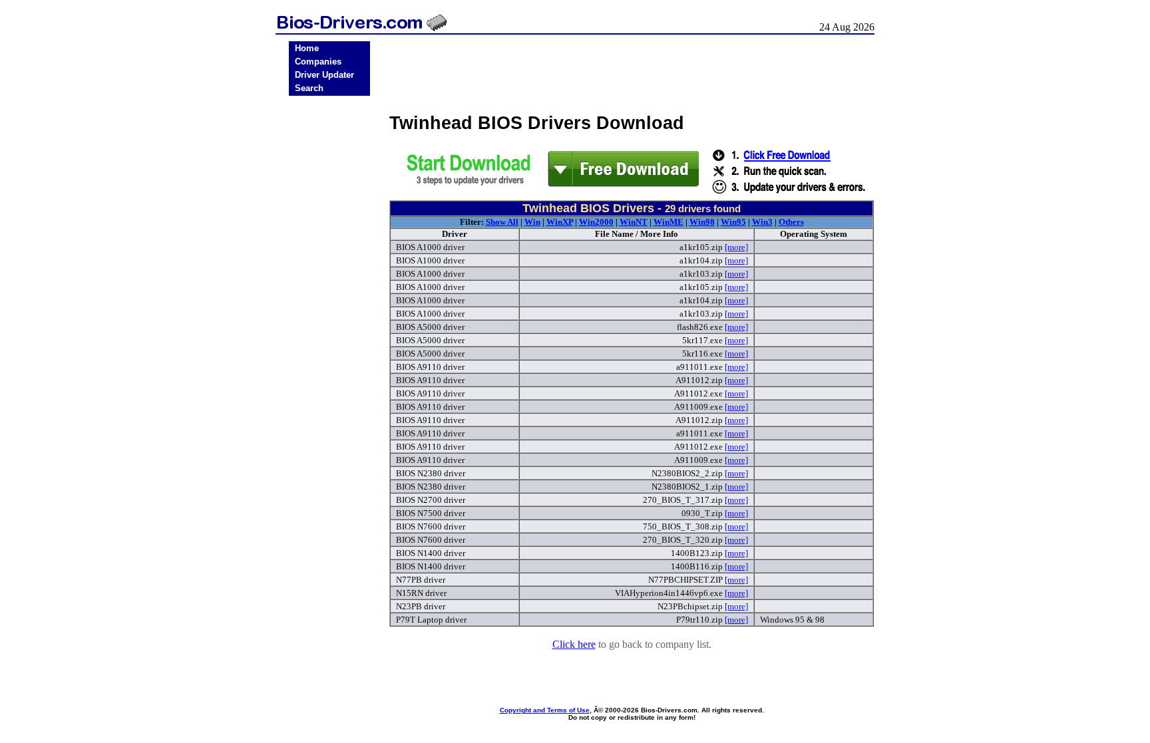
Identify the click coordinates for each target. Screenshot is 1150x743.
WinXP (559, 222)
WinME (668, 222)
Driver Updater (324, 75)
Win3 (762, 222)
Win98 (702, 222)
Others (791, 222)
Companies (318, 62)
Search (309, 88)
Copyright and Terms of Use (545, 710)
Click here (574, 644)
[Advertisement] (329, 307)
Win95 (733, 222)
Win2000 (596, 222)
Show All (502, 222)
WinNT (634, 222)
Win (532, 222)
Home (307, 48)
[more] (736, 247)
